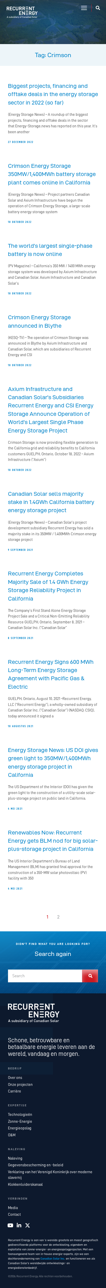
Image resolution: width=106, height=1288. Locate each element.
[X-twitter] (27, 1225)
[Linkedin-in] (19, 1225)
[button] (84, 8)
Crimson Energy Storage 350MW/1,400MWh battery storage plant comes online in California (52, 174)
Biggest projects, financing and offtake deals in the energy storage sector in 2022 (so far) (53, 94)
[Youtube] (10, 1225)
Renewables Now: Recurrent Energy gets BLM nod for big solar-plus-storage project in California (53, 841)
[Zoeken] (90, 976)
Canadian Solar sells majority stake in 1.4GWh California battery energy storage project (51, 502)
